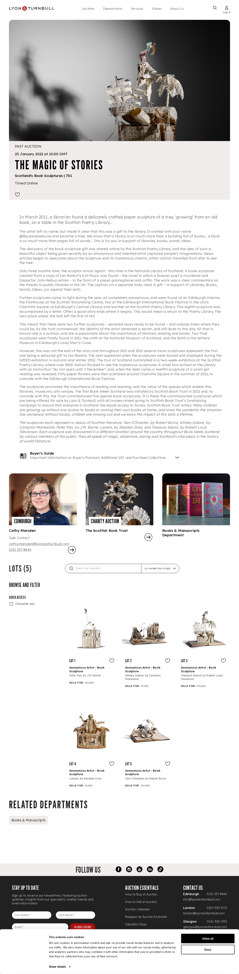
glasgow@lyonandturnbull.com (205, 927)
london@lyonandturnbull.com (204, 913)
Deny (207, 949)
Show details (57, 966)
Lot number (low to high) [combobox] (157, 568)
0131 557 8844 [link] (20, 550)
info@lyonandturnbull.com (202, 899)
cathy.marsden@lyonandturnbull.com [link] (39, 544)
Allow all (207, 938)
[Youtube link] (139, 869)
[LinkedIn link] (150, 869)
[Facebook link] (119, 869)
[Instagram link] (129, 869)
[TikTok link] (160, 869)
